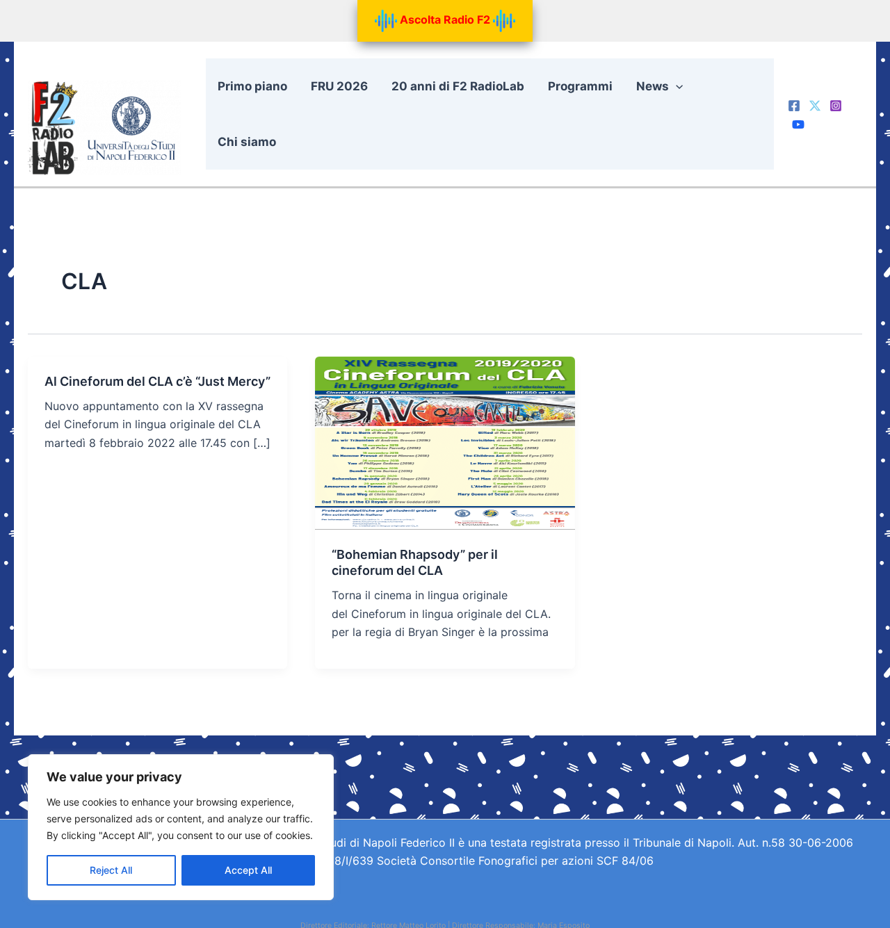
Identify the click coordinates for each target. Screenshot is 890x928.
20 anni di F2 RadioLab (457, 86)
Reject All (111, 870)
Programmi (580, 86)
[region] (181, 827)
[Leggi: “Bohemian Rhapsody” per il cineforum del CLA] (444, 442)
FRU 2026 (339, 86)
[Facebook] (794, 105)
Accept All (248, 870)
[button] (676, 86)
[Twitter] (815, 105)
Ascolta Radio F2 (445, 19)
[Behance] (798, 124)
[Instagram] (836, 105)
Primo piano (252, 86)
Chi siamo (247, 142)
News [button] (652, 86)
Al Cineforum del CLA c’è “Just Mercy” (157, 381)
